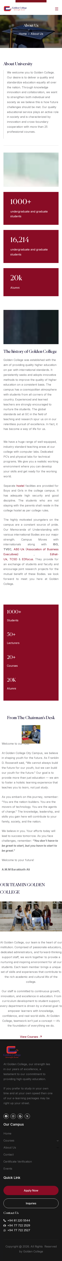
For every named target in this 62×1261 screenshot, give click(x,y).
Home (23, 33)
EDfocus (27, 559)
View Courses (29, 1036)
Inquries (31, 1203)
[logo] (15, 8)
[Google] (20, 1116)
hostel (20, 485)
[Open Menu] (57, 9)
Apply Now (31, 1190)
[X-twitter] (27, 1116)
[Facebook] (6, 1116)
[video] (33, 919)
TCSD (13, 559)
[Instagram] (13, 1116)
